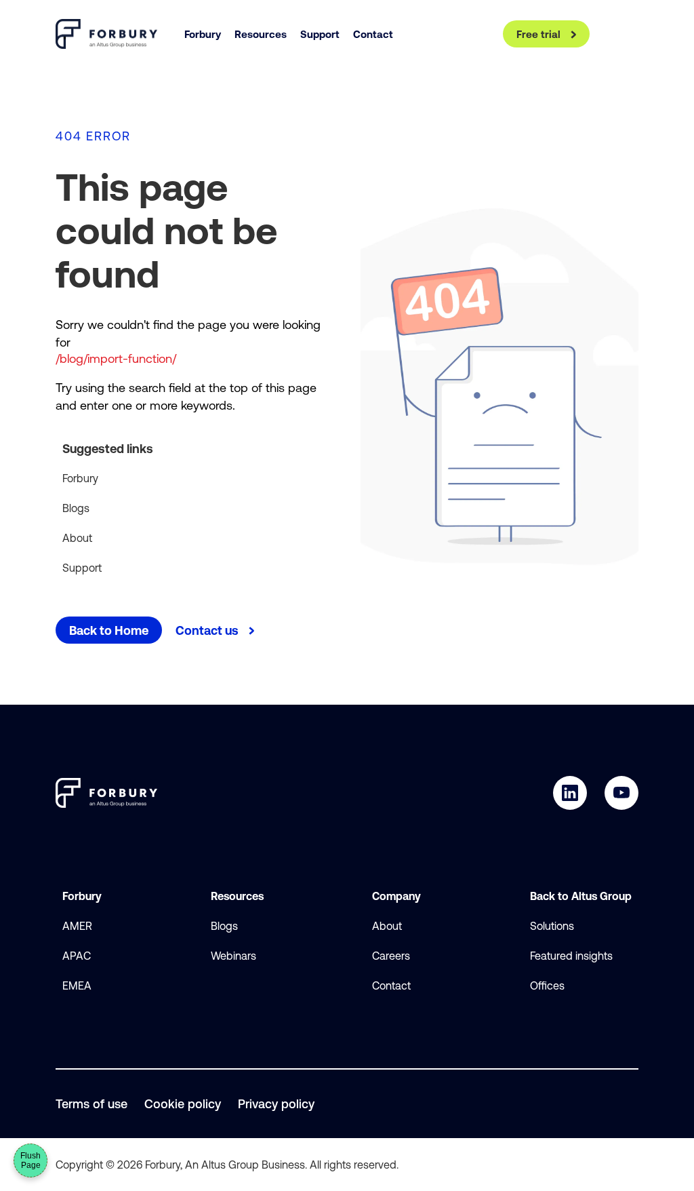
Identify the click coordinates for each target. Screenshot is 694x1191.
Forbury (80, 478)
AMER (77, 926)
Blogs (75, 508)
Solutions (552, 926)
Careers (391, 956)
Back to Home (108, 630)
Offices (547, 985)
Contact (391, 985)
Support (82, 568)
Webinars (233, 956)
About (77, 538)
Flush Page (30, 1160)
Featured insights (571, 956)
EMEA (76, 985)
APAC (76, 956)
